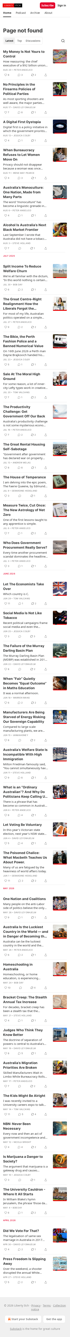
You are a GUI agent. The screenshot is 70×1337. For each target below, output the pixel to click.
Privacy (35, 1305)
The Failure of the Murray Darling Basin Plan (23, 648)
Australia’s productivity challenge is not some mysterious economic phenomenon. (25, 423)
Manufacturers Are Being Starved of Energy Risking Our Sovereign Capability (24, 717)
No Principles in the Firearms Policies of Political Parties (19, 89)
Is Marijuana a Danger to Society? (23, 1159)
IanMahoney (20, 735)
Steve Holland (21, 243)
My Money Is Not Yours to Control (24, 54)
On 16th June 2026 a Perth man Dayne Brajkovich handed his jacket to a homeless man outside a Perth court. (25, 353)
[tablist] (23, 41)
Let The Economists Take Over (23, 586)
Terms (47, 1305)
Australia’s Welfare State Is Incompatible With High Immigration (25, 754)
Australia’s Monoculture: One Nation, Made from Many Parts (23, 192)
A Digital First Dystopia (22, 122)
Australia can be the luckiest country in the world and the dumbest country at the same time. (22, 943)
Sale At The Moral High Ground (21, 376)
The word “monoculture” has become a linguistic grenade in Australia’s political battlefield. (23, 204)
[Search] (63, 41)
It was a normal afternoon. (21, 693)
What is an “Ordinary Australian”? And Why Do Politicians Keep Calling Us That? (25, 792)
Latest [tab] (9, 41)
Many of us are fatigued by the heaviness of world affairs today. (24, 869)
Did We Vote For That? (21, 1231)
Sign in (62, 5)
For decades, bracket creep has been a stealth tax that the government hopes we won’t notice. (23, 1009)
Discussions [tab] (33, 41)
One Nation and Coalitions (24, 899)
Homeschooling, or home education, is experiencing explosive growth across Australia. (20, 976)
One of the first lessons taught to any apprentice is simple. (25, 522)
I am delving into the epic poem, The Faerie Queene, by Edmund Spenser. (24, 484)
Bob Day (18, 284)
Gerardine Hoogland (24, 490)
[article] (35, 63)
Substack (16, 1329)
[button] (7, 13)
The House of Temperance (24, 477)
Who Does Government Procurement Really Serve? (25, 545)
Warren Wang (21, 697)
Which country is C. (16, 594)
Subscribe (47, 5)
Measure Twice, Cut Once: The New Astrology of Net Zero (24, 510)
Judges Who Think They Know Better (23, 1032)
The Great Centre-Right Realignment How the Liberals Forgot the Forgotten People (22, 304)
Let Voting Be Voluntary (22, 825)
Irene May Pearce (23, 173)
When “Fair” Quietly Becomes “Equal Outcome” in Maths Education (24, 683)
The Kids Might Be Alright (24, 1096)
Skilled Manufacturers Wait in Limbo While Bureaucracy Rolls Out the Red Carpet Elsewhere (24, 1074)
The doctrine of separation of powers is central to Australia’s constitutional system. (23, 1042)
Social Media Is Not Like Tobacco (22, 615)
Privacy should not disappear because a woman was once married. (22, 166)
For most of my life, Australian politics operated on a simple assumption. (23, 315)
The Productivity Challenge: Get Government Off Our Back (24, 411)
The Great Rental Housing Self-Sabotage (24, 446)
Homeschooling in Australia (18, 967)
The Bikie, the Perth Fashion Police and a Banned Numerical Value (23, 341)
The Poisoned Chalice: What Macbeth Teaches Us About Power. (25, 857)
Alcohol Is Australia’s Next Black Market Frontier (24, 227)
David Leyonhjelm (24, 107)
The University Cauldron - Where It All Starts (24, 1192)
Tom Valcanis (21, 392)
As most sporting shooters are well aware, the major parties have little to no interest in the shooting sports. (23, 101)
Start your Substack (24, 1319)
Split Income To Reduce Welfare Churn (22, 268)
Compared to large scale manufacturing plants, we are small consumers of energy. (22, 728)
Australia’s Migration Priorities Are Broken (20, 1065)
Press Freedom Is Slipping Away (24, 1261)
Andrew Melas (22, 462)
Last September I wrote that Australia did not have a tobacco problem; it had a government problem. (24, 237)
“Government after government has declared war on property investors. (24, 456)
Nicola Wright (22, 1142)
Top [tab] (19, 41)
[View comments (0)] (19, 248)
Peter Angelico (23, 70)
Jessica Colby (22, 135)
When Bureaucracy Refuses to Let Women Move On (21, 154)
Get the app (54, 1319)
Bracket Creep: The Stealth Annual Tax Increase (25, 999)
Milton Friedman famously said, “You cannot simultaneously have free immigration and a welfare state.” (25, 766)
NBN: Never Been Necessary (17, 1126)
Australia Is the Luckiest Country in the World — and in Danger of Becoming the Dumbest (25, 932)
